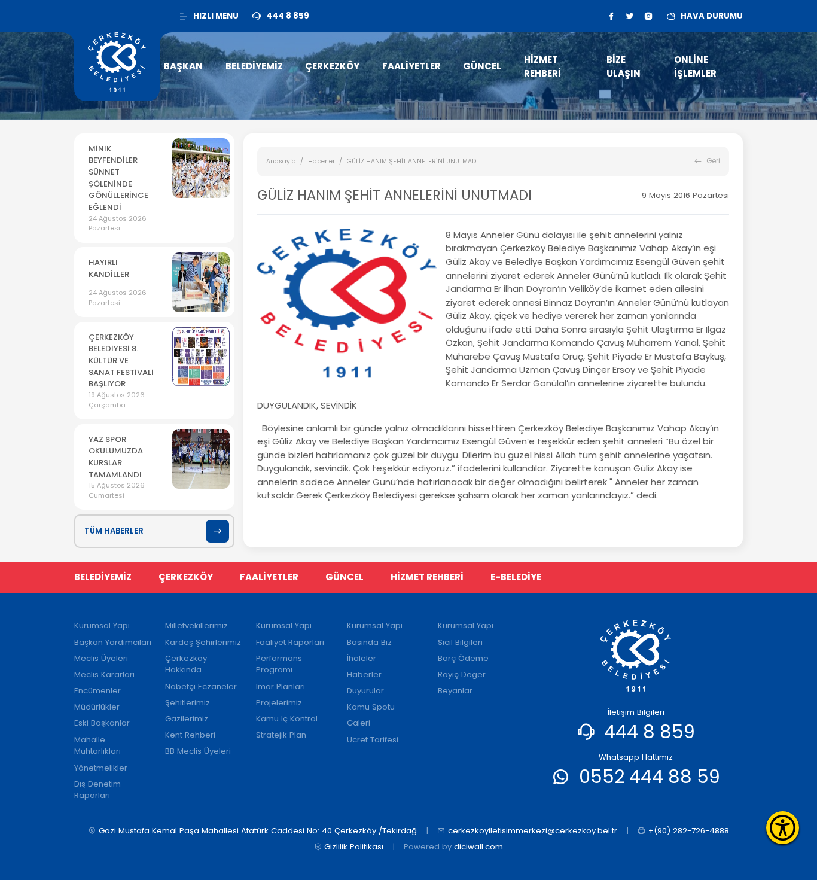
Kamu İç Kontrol (287, 718)
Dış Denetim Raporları (97, 790)
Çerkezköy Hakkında (186, 664)
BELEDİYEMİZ (103, 577)
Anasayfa (281, 161)
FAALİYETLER (269, 577)
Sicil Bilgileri (460, 642)
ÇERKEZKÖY (185, 577)
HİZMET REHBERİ (427, 577)
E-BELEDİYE (515, 577)
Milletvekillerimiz (196, 625)
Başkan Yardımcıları (112, 642)
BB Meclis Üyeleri (198, 751)
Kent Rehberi (190, 735)
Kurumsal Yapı (102, 625)
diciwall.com (478, 846)
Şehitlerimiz (187, 702)
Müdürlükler (97, 706)
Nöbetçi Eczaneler (201, 686)
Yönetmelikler (100, 768)
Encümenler (97, 690)
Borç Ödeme (463, 658)
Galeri (358, 723)
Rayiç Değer (462, 674)
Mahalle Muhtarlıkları (97, 745)
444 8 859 (649, 732)
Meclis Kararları (104, 674)
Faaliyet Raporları (290, 642)
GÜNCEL (344, 577)
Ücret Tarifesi (372, 739)
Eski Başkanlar (102, 723)
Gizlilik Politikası (353, 846)
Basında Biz (369, 642)
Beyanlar (455, 690)
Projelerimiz (279, 702)
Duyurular (365, 690)
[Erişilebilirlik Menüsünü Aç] (782, 827)
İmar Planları (280, 686)
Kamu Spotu (371, 706)
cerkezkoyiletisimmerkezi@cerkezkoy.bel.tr (532, 830)
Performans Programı (279, 664)
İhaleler (361, 658)
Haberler (321, 161)
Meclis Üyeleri (101, 658)
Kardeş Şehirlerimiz (203, 642)
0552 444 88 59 (649, 777)
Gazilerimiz (186, 718)
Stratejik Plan (281, 735)
